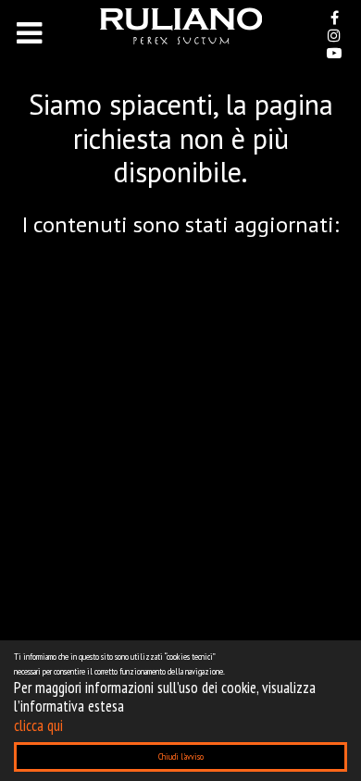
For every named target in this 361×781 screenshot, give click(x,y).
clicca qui (38, 725)
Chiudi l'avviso (181, 756)
